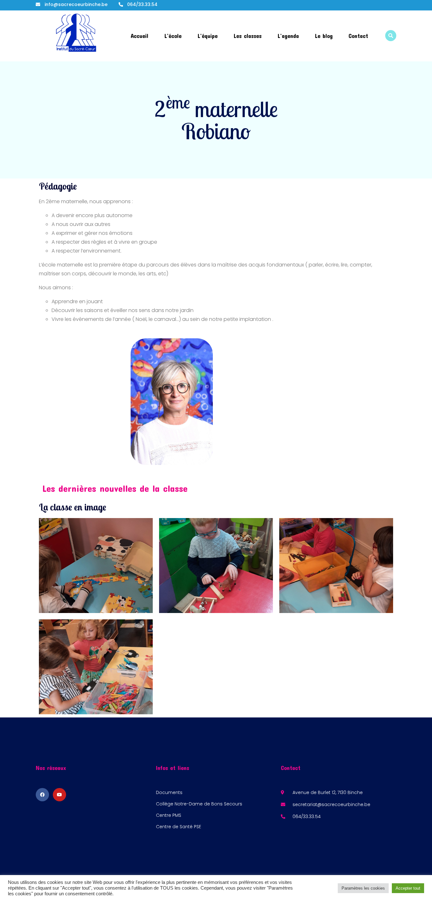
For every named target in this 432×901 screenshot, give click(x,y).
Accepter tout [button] (408, 888)
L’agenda (288, 35)
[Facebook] (42, 794)
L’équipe (207, 35)
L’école (173, 35)
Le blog (324, 35)
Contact (358, 35)
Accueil (139, 35)
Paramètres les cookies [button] (363, 888)
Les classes (247, 35)
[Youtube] (59, 794)
